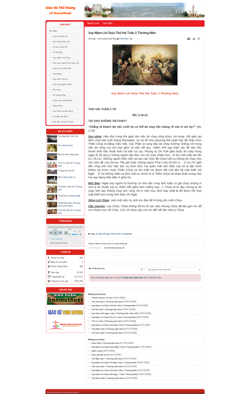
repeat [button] (75, 231)
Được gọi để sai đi (99, 355)
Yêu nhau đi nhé (65, 145)
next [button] (61, 233)
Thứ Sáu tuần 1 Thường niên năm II (107, 366)
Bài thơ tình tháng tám (68, 154)
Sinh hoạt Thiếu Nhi (62, 68)
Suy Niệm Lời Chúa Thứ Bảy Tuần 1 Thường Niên (113, 363)
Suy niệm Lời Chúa (61, 57)
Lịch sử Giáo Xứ (60, 36)
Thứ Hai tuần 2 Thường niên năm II (107, 302)
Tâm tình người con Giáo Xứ (66, 63)
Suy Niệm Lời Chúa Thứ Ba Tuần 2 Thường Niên (113, 305)
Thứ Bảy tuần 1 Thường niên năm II (107, 359)
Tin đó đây (57, 52)
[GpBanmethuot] (65, 299)
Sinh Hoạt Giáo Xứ (61, 41)
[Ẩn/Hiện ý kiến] (141, 269)
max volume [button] (80, 234)
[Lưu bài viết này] (199, 39)
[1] (108, 155)
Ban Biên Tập (126, 39)
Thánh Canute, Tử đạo (101, 298)
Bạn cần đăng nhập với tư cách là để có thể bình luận (126, 277)
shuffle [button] (79, 231)
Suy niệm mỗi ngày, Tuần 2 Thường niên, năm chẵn (114, 313)
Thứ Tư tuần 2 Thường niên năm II (107, 321)
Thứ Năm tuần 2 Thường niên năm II (108, 329)
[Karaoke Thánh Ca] (65, 324)
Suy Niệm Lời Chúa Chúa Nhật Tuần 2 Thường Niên (115, 347)
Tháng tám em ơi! (66, 170)
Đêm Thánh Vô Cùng (58, 243)
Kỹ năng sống (59, 95)
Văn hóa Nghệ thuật (62, 84)
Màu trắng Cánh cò (66, 177)
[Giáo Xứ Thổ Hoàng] (60, 10)
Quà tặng (57, 73)
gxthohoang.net (72, 392)
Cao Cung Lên (56, 239)
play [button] (56, 233)
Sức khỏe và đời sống (63, 111)
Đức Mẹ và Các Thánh (63, 122)
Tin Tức (53, 31)
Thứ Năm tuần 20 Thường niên (70, 188)
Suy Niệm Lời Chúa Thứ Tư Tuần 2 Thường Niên (113, 317)
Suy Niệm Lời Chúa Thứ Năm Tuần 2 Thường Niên (114, 325)
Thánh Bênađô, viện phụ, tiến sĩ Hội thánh (69, 204)
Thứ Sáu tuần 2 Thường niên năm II (107, 333)
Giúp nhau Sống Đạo (62, 100)
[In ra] (194, 39)
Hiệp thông (58, 106)
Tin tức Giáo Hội (60, 47)
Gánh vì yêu (96, 351)
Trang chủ (93, 23)
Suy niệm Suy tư (60, 79)
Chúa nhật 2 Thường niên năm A (106, 343)
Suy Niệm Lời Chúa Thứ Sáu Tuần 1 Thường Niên (114, 370)
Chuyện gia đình (60, 116)
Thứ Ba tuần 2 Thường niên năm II (107, 309)
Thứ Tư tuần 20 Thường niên (69, 164)
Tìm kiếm (107, 23)
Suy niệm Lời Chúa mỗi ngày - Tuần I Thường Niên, (114, 374)
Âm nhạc (57, 90)
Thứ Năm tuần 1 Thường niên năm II (108, 378)
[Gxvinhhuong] (65, 312)
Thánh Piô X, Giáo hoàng (69, 196)
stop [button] (66, 233)
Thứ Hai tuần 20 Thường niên (69, 211)
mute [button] (70, 234)
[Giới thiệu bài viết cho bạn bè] (189, 39)
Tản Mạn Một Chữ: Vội (68, 136)
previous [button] (51, 233)
